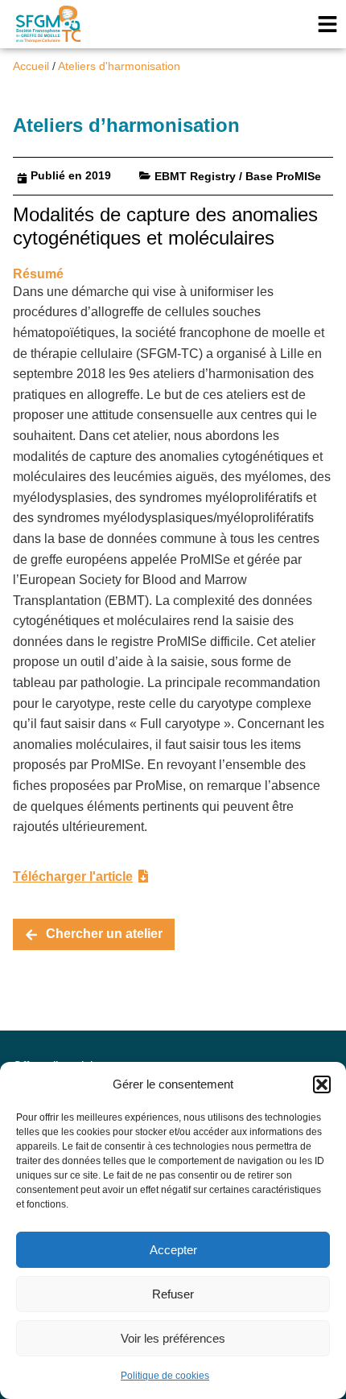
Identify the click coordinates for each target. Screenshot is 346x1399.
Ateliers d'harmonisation (119, 66)
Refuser (173, 1294)
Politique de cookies (165, 1375)
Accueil (31, 66)
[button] (322, 1084)
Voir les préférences (173, 1338)
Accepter (173, 1250)
